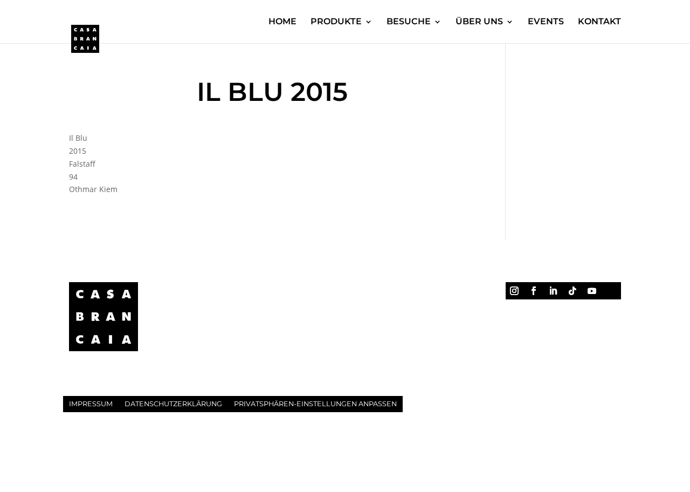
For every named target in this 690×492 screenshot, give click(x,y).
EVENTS (546, 22)
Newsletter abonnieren (545, 312)
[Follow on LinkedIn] (553, 290)
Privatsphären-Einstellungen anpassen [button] (315, 404)
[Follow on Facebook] (533, 290)
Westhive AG (222, 445)
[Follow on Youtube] (592, 290)
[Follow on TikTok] (572, 290)
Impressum (91, 404)
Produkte (336, 22)
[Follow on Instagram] (514, 290)
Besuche (409, 22)
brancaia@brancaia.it (251, 346)
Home (282, 22)
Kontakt (599, 22)
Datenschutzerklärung (173, 404)
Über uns (479, 22)
